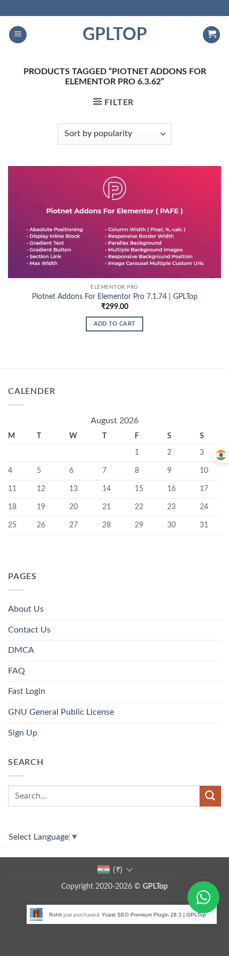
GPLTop (115, 34)
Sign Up (22, 733)
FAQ (16, 671)
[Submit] (210, 796)
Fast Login (26, 691)
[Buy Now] (127, 914)
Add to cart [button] (115, 324)
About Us (26, 609)
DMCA (21, 650)
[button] (18, 35)
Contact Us (29, 630)
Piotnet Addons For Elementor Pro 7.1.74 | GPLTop (115, 297)
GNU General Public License (61, 712)
